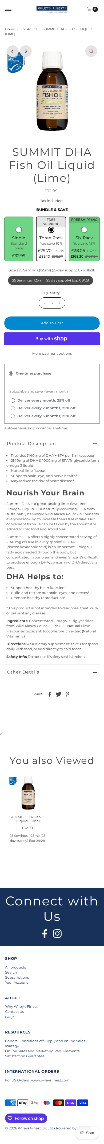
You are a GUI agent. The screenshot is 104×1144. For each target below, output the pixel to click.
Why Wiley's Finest (21, 1007)
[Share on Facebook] (50, 694)
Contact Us (14, 1012)
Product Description (31, 443)
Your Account (16, 982)
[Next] (26, 51)
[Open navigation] (8, 9)
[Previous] (13, 51)
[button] (19, 243)
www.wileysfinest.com (50, 1080)
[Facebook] (45, 932)
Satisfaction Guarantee (25, 1056)
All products (15, 967)
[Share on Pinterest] (67, 694)
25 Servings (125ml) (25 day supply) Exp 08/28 (50, 280)
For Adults (29, 29)
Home (10, 29)
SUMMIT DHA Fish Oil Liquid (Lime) (28, 819)
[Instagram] (57, 932)
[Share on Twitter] (58, 694)
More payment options (52, 353)
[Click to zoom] (91, 51)
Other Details (23, 672)
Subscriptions (17, 977)
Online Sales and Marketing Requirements (42, 1051)
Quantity (52, 293)
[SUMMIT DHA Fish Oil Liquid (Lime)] (28, 792)
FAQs (9, 1017)
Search (11, 972)
